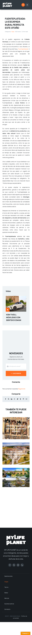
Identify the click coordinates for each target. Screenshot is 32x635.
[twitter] (14, 565)
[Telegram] (17, 399)
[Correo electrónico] (26, 399)
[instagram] (18, 565)
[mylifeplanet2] (7, 3)
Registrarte (21, 389)
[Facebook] (5, 399)
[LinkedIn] (11, 399)
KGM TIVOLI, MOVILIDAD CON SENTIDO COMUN (13, 317)
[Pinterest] (23, 399)
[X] (8, 399)
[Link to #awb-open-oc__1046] (23, 5)
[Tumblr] (20, 399)
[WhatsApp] (14, 399)
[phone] (22, 565)
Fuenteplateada (23, 49)
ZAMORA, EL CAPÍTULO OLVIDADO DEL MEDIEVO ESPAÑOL (16, 429)
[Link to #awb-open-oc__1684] (27, 5)
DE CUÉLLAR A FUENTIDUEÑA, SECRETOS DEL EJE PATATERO (16, 454)
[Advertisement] (16, 505)
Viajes (12, 31)
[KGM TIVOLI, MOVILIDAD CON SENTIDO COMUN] (16, 297)
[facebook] (9, 565)
